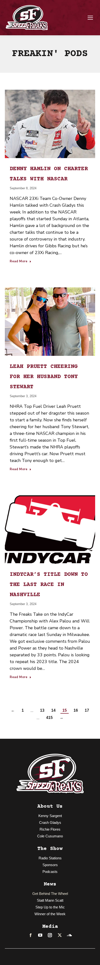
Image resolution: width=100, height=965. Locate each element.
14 (53, 710)
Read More (19, 261)
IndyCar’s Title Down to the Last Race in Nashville (49, 584)
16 (76, 710)
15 (64, 710)
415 (49, 718)
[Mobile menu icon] (90, 17)
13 (42, 710)
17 (87, 710)
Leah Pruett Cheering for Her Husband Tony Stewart (44, 377)
